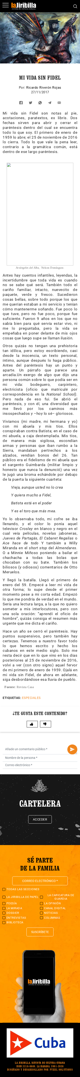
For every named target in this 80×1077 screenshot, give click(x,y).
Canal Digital (55, 908)
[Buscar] (75, 6)
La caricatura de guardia (61, 896)
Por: (22, 88)
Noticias (51, 912)
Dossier (12, 912)
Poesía (11, 903)
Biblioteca (14, 922)
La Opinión (52, 903)
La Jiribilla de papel (22, 897)
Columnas (52, 917)
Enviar (72, 749)
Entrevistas (16, 917)
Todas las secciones (23, 889)
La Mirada (14, 908)
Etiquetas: (12, 698)
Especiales (31, 698)
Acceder (40, 819)
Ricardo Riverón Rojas (43, 88)
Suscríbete (40, 932)
